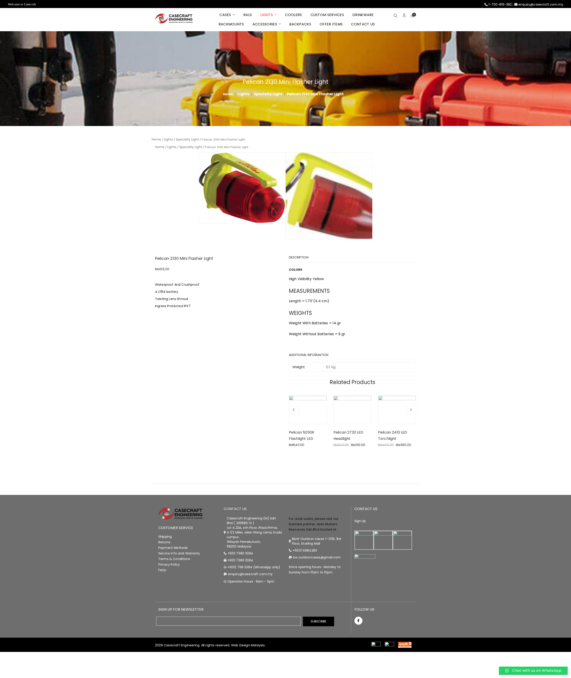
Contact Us (363, 24)
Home (156, 139)
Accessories (264, 24)
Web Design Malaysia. (248, 645)
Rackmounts (231, 24)
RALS (247, 14)
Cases (225, 14)
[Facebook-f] (358, 621)
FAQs (162, 570)
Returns (164, 542)
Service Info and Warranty (179, 553)
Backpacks (300, 24)
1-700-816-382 (500, 4)
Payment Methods (173, 548)
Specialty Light (268, 94)
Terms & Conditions (174, 559)
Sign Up (360, 521)
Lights (266, 14)
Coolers (293, 14)
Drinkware (363, 14)
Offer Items (331, 24)
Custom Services (327, 14)
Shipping (165, 536)
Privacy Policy (169, 564)
